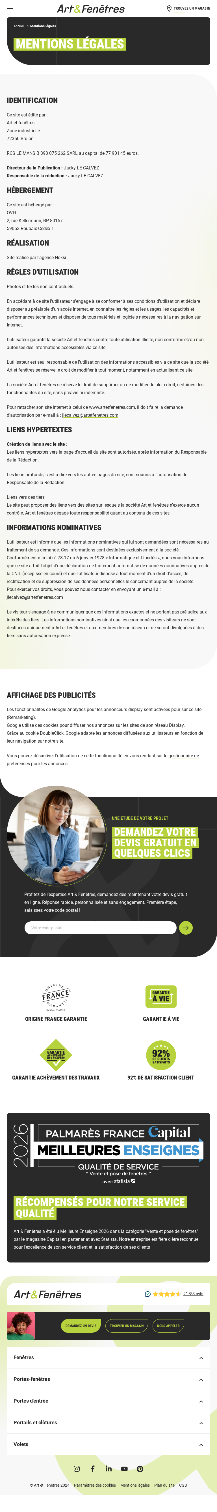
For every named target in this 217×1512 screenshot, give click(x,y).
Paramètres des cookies (95, 1485)
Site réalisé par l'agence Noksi (36, 257)
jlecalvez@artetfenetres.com (90, 415)
